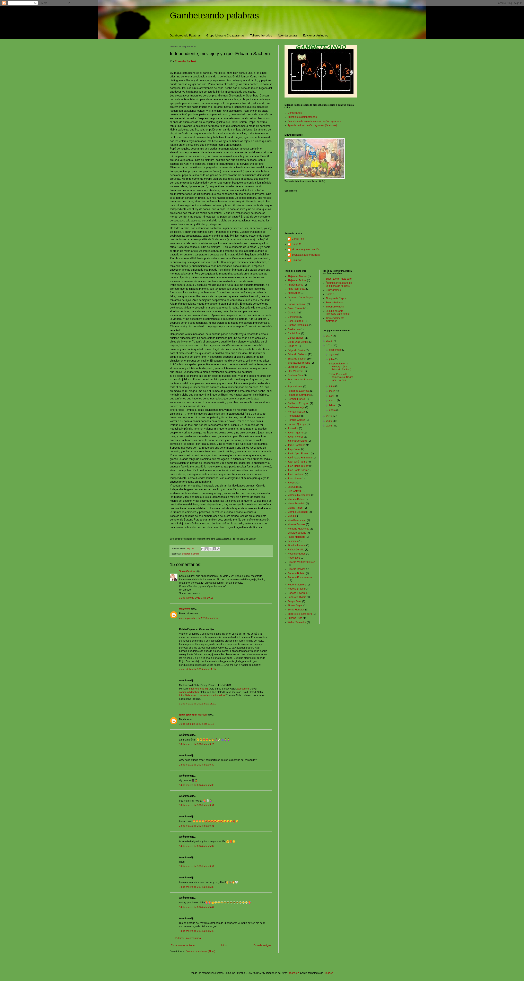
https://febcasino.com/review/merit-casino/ (202, 695)
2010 (329, 416)
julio (331, 359)
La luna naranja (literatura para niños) (338, 312)
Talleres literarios (261, 35)
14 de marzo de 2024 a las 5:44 (196, 907)
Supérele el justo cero (300, 613)
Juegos (292, 482)
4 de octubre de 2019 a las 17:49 (197, 669)
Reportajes (294, 557)
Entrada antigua (262, 945)
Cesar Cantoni (296, 308)
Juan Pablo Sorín (297, 470)
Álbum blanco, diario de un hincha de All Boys (339, 284)
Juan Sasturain (296, 474)
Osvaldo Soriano (297, 532)
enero (332, 410)
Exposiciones (295, 386)
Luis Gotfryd (294, 491)
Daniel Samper (296, 337)
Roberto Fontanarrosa (300, 577)
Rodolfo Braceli (296, 588)
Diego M (296, 244)
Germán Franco (296, 399)
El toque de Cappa (336, 298)
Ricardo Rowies (296, 569)
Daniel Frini (298, 238)
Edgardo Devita (296, 350)
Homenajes (294, 415)
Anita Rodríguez (297, 288)
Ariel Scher (294, 292)
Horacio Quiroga (297, 424)
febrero (333, 405)
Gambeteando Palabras (185, 35)
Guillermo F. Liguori (298, 403)
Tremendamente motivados (335, 319)
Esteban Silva (295, 375)
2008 (329, 425)
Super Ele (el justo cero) (339, 278)
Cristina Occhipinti (298, 325)
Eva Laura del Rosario (300, 379)
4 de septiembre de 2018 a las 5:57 (198, 618)
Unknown (184, 608)
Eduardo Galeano (297, 354)
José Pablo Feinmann (300, 457)
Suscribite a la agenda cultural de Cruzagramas (314, 121)
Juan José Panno (297, 461)
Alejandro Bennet (297, 276)
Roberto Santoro (297, 584)
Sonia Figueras (296, 609)
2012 (329, 340)
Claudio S (293, 312)
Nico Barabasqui (297, 520)
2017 (329, 336)
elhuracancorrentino (299, 362)
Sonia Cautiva (187, 571)
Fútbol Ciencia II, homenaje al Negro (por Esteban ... (341, 377)
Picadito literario (297, 545)
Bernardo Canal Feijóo (300, 297)
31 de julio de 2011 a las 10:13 (196, 597)
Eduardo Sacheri (190, 553)
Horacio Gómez (296, 419)
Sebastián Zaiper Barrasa (306, 254)
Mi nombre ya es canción (306, 249)
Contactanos (295, 112)
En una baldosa (334, 302)
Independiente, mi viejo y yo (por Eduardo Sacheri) (340, 366)
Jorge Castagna (296, 445)
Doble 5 (330, 294)
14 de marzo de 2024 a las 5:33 (196, 887)
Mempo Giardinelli (298, 511)
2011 (329, 345)
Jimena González (297, 440)
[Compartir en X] (210, 549)
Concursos (294, 316)
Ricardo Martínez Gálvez (301, 562)
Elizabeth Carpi (296, 366)
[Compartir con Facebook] (214, 549)
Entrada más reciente (183, 945)
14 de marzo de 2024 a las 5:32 (196, 846)
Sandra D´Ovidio (297, 597)
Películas (293, 541)
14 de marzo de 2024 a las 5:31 (196, 805)
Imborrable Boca (335, 306)
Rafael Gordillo (296, 549)
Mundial (292, 516)
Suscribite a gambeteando (302, 117)
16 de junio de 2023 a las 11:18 (196, 723)
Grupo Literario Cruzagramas (225, 35)
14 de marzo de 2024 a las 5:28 (196, 744)
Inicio (224, 945)
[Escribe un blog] (206, 549)
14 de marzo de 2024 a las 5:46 (196, 931)
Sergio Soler (295, 601)
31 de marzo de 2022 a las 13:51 (197, 703)
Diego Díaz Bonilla (298, 341)
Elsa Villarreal (295, 371)
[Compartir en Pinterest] (218, 549)
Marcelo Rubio (296, 499)
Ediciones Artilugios (315, 35)
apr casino (243, 688)
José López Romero (299, 453)
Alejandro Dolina (297, 280)
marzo (333, 400)
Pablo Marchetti (296, 536)
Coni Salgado (295, 321)
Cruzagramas (333, 290)
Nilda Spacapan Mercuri (193, 714)
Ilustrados (293, 428)
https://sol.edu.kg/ (198, 688)
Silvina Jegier (295, 605)
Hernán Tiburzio (297, 411)
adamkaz (294, 973)
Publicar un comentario (188, 938)
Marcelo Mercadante (299, 495)
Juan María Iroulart (298, 466)
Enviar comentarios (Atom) (200, 951)
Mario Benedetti (296, 503)
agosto (333, 354)
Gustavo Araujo (296, 407)
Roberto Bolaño (296, 573)
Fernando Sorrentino (299, 395)
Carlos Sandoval (297, 304)
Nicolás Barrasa (296, 524)
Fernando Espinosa (298, 390)
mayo (332, 391)
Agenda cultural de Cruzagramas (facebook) (312, 125)
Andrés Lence (295, 284)
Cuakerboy (294, 329)
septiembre (335, 349)
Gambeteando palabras (214, 15)
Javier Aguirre (295, 432)
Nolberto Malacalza (298, 528)
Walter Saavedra (297, 622)
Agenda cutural (287, 35)
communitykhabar (189, 692)
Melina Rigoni (295, 507)
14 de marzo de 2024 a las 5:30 (196, 764)
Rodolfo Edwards (297, 593)
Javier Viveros (295, 436)
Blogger (328, 973)
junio (332, 386)
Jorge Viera (294, 449)
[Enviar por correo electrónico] (203, 549)
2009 (329, 421)
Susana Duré (295, 618)
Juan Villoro (294, 478)
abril (332, 395)
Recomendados (296, 553)
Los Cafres (294, 486)
